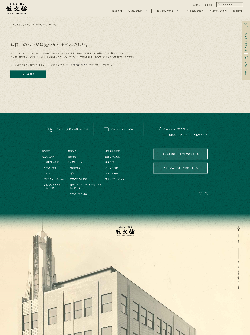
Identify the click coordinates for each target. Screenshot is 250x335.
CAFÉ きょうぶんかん (54, 179)
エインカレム (50, 173)
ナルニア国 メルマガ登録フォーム (180, 167)
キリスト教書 (50, 167)
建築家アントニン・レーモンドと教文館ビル (86, 186)
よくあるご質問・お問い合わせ (71, 129)
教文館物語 (75, 167)
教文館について (165, 10)
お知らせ (197, 5)
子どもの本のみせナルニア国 (52, 186)
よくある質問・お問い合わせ (246, 39)
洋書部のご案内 (195, 10)
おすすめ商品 (111, 173)
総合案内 (117, 10)
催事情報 (208, 5)
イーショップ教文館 (174, 129)
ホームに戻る (28, 74)
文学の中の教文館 (78, 179)
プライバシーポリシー (116, 179)
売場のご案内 (135, 10)
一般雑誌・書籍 (51, 162)
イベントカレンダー (246, 68)
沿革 (72, 173)
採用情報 (238, 10)
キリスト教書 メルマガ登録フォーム (180, 153)
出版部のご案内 (218, 10)
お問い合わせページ (80, 64)
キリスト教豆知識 (78, 193)
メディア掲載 (111, 167)
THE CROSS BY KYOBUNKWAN (183, 135)
